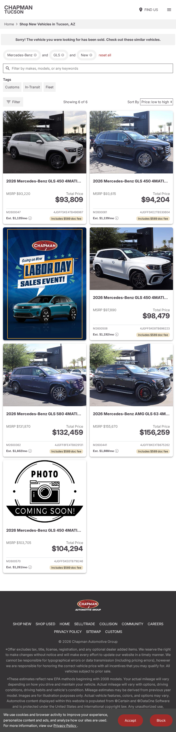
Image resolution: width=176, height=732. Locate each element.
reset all (105, 55)
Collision (108, 624)
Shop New (22, 624)
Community (132, 624)
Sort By (133, 102)
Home (9, 24)
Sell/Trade (84, 624)
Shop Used (45, 624)
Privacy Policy (68, 631)
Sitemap (93, 631)
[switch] (169, 9)
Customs (113, 631)
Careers (155, 624)
